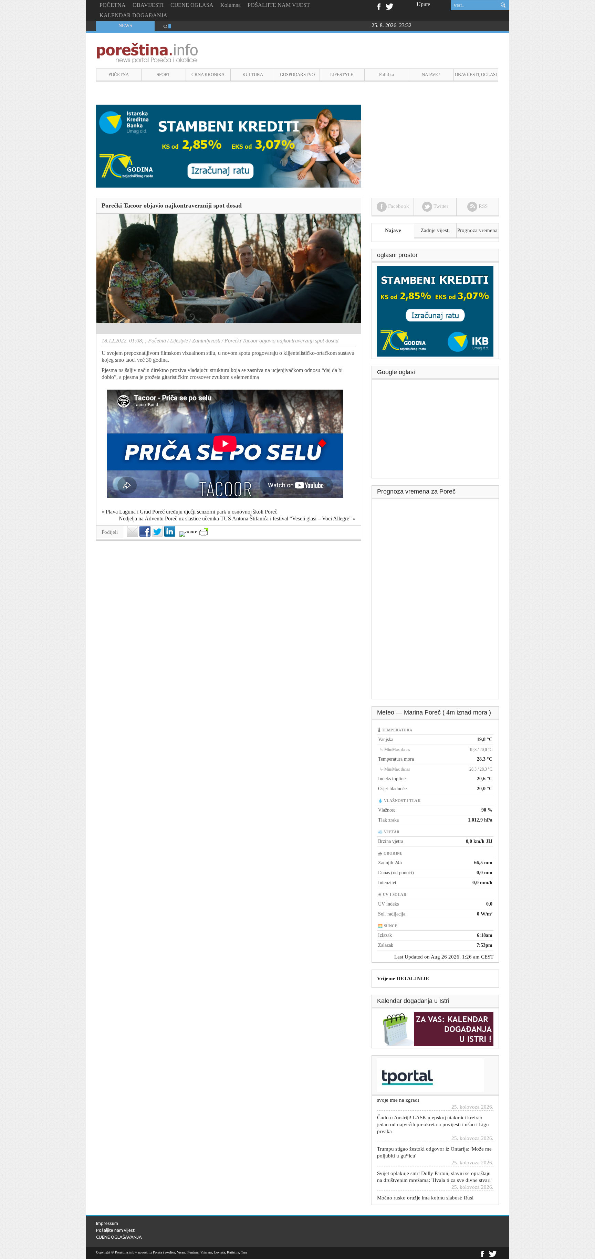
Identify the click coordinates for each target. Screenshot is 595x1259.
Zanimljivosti (206, 340)
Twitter (389, 6)
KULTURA (252, 74)
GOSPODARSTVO (297, 74)
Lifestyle (179, 340)
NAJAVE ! (431, 74)
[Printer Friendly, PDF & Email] (203, 532)
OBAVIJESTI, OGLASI (476, 74)
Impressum (107, 1223)
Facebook (378, 6)
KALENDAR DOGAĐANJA (133, 15)
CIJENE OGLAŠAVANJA (119, 1237)
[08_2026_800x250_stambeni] (228, 145)
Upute (423, 4)
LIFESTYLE (341, 74)
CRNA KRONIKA (208, 74)
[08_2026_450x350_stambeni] (435, 311)
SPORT (163, 74)
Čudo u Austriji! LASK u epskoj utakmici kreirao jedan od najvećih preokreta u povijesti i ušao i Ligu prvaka (433, 1100)
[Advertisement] (435, 431)
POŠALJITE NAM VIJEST (279, 5)
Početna (157, 340)
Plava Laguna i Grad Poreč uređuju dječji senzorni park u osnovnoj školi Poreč (191, 512)
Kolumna (230, 5)
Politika (386, 74)
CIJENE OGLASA (191, 5)
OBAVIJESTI (148, 5)
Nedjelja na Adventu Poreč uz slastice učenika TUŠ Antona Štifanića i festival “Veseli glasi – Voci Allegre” (235, 518)
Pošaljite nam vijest (115, 1230)
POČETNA (113, 5)
